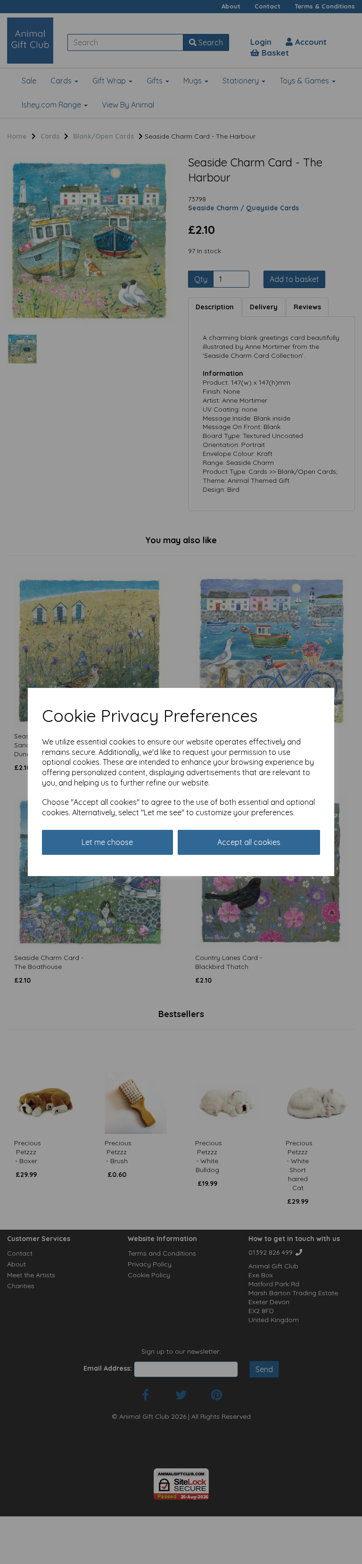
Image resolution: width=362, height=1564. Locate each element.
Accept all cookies (248, 842)
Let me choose (107, 842)
